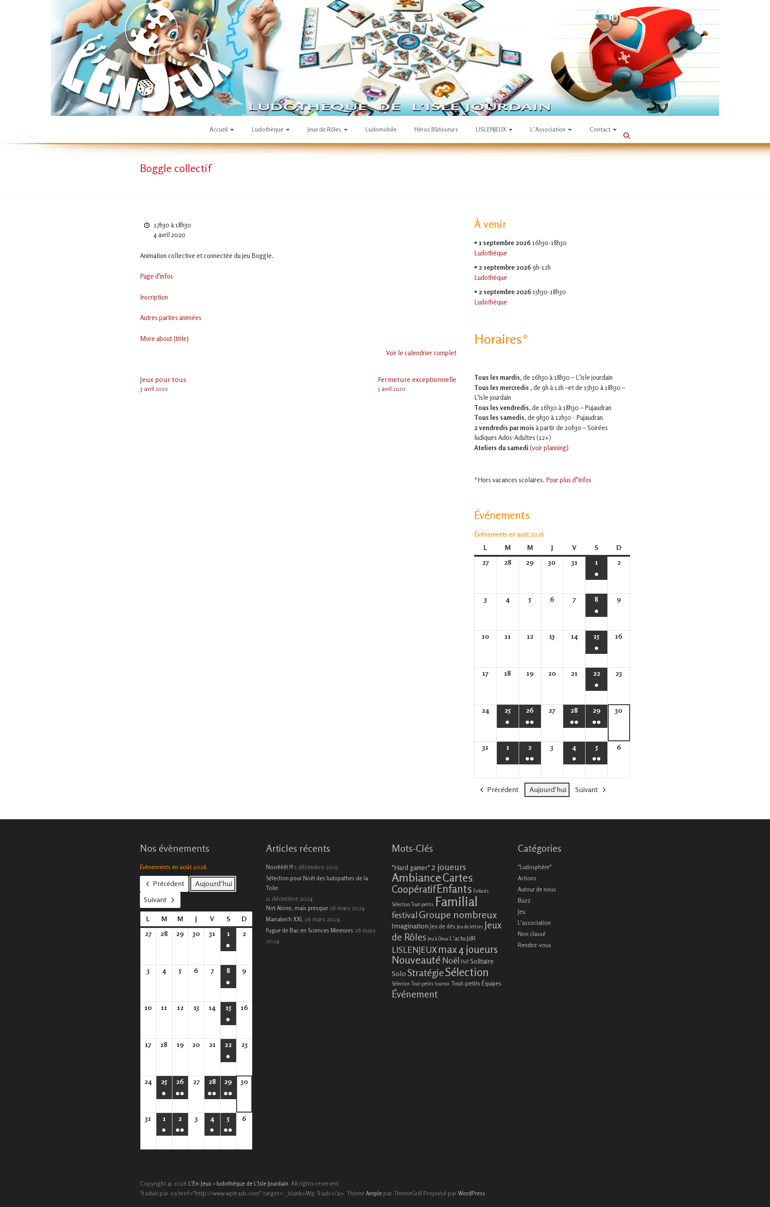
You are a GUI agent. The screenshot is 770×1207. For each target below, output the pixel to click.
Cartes (457, 877)
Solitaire (482, 961)
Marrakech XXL (284, 919)
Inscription (154, 297)
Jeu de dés (442, 926)
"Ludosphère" (535, 866)
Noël (450, 960)
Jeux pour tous (163, 383)
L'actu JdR (462, 938)
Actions (527, 878)
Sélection (467, 972)
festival (405, 915)
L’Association (547, 129)
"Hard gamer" (411, 867)
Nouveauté (416, 959)
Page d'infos (156, 276)
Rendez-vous (534, 944)
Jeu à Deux (438, 939)
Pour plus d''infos (568, 480)
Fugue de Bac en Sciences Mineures (309, 930)
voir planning (549, 447)
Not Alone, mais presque (297, 907)
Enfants (454, 888)
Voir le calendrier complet (421, 353)
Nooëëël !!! (279, 866)
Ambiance (416, 877)
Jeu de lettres (470, 927)
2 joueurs (448, 866)
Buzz (524, 900)
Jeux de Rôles (324, 129)
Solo (399, 973)
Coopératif (413, 889)
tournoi (442, 984)
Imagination (410, 925)
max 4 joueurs (468, 949)
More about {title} (164, 338)
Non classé (531, 933)
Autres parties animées (170, 317)
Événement (415, 994)
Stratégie (425, 972)
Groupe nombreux (458, 914)
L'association (534, 922)
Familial (456, 901)
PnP (465, 962)
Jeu (521, 911)
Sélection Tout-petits (413, 984)
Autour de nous (537, 889)
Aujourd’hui (547, 789)
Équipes (491, 983)
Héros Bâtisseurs (436, 129)
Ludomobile (381, 129)
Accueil (218, 129)
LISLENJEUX (491, 129)
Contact (600, 129)
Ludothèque (267, 129)
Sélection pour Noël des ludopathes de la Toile (317, 882)
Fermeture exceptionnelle (417, 383)
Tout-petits (465, 983)
